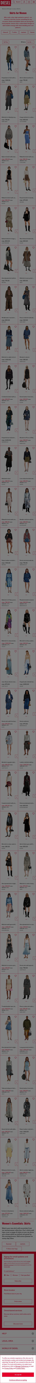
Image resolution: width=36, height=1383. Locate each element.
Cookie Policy (20, 1368)
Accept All (18, 1374)
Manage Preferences (22, 1366)
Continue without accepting (18, 1380)
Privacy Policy (8, 1368)
